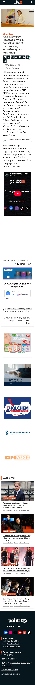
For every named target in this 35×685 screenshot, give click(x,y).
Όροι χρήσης (7, 655)
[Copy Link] (27, 57)
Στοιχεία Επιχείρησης (10, 674)
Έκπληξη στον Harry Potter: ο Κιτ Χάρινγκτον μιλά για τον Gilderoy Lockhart (17, 538)
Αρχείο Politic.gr (12, 68)
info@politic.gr (13, 641)
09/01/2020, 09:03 (12, 65)
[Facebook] (5, 57)
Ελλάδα (11, 34)
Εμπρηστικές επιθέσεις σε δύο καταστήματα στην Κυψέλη (18, 310)
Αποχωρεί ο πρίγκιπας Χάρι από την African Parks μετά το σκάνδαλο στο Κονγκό (16, 505)
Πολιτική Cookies (9, 659)
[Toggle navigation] (4, 2)
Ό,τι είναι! (12, 498)
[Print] (23, 57)
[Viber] (20, 57)
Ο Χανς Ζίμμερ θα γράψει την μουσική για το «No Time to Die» (17, 320)
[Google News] (5, 61)
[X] (8, 57)
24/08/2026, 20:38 (8, 606)
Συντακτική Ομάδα (9, 670)
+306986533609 (12, 647)
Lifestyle (6, 498)
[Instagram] (12, 57)
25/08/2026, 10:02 (8, 542)
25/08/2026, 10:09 (8, 510)
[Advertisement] (17, 239)
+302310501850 (12, 644)
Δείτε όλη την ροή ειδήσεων (15, 260)
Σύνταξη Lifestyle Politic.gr (21, 510)
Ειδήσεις (5, 34)
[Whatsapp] (16, 57)
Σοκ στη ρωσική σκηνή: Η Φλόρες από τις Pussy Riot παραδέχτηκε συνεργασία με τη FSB (17, 601)
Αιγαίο (8, 298)
